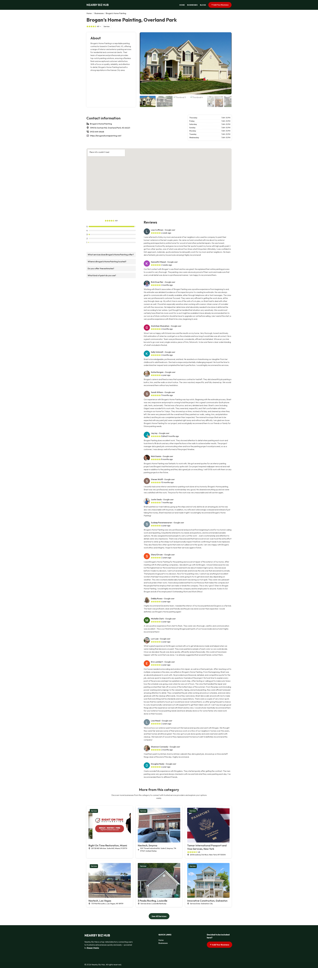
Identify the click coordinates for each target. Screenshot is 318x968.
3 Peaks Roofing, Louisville (152, 900)
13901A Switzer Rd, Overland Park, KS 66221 (110, 127)
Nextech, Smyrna (147, 845)
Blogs (203, 5)
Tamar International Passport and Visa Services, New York (207, 847)
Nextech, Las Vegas (99, 900)
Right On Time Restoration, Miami (107, 845)
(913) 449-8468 (97, 131)
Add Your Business (221, 5)
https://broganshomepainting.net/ (105, 135)
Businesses (192, 5)
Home (182, 5)
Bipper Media (93, 948)
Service (106, 26)
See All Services (159, 916)
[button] (228, 63)
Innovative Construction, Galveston (207, 900)
